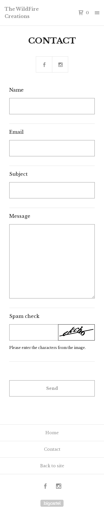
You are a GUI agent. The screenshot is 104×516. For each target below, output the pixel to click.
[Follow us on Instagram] (60, 65)
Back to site (52, 465)
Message (19, 216)
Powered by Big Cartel (52, 503)
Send (52, 388)
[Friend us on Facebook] (44, 65)
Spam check (24, 316)
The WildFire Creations (22, 12)
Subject (18, 174)
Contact (52, 449)
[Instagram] (59, 487)
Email (16, 132)
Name (16, 90)
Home (52, 432)
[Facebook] (45, 487)
